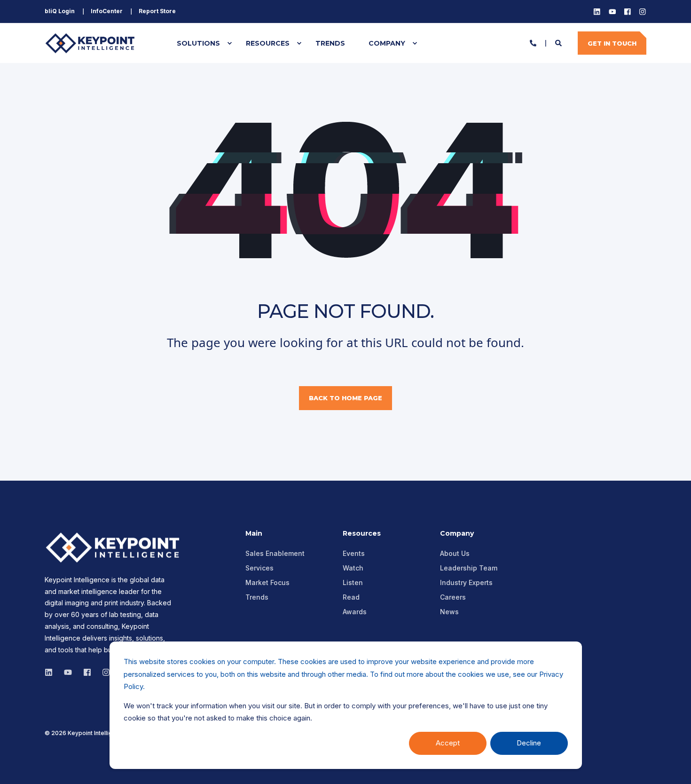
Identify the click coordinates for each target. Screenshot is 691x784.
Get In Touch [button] (612, 43)
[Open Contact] (533, 42)
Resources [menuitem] (268, 43)
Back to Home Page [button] (345, 398)
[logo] (115, 547)
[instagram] (68, 672)
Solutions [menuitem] (198, 43)
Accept (448, 742)
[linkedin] (51, 672)
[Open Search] (559, 42)
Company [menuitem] (387, 43)
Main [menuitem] (253, 534)
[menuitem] (60, 11)
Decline (529, 742)
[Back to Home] (92, 43)
